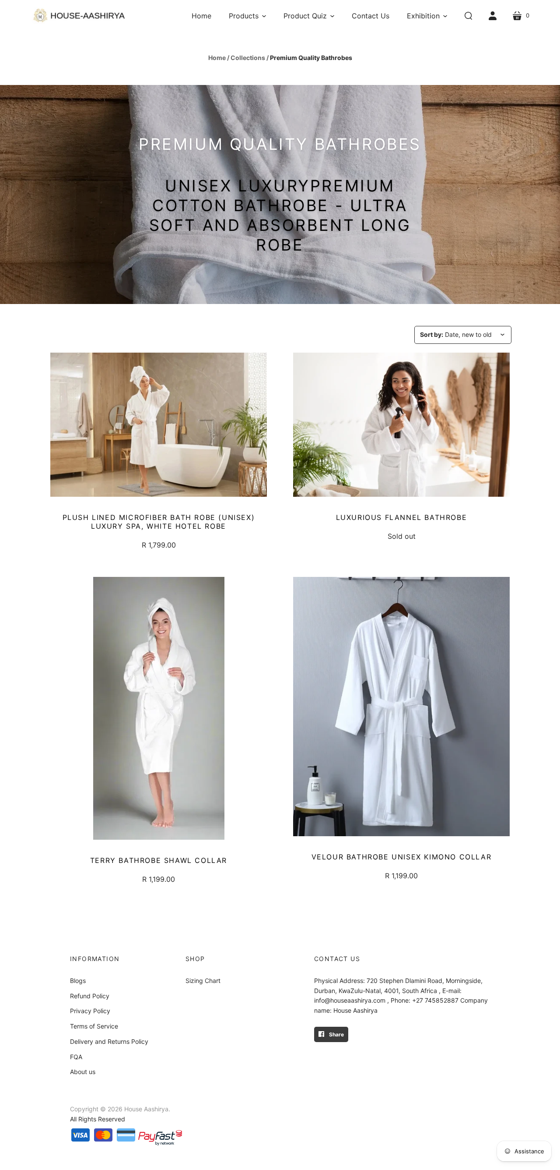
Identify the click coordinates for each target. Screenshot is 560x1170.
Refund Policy (89, 996)
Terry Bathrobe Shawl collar (158, 860)
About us (82, 1071)
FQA (76, 1056)
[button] (247, 16)
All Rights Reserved (97, 1119)
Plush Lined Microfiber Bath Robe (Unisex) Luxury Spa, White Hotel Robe (159, 521)
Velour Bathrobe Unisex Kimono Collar (402, 856)
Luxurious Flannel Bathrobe (401, 517)
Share (336, 1034)
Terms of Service (94, 1026)
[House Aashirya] (79, 15)
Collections (248, 57)
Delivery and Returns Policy (109, 1041)
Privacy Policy (90, 1010)
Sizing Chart (203, 980)
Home (217, 57)
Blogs (78, 980)
